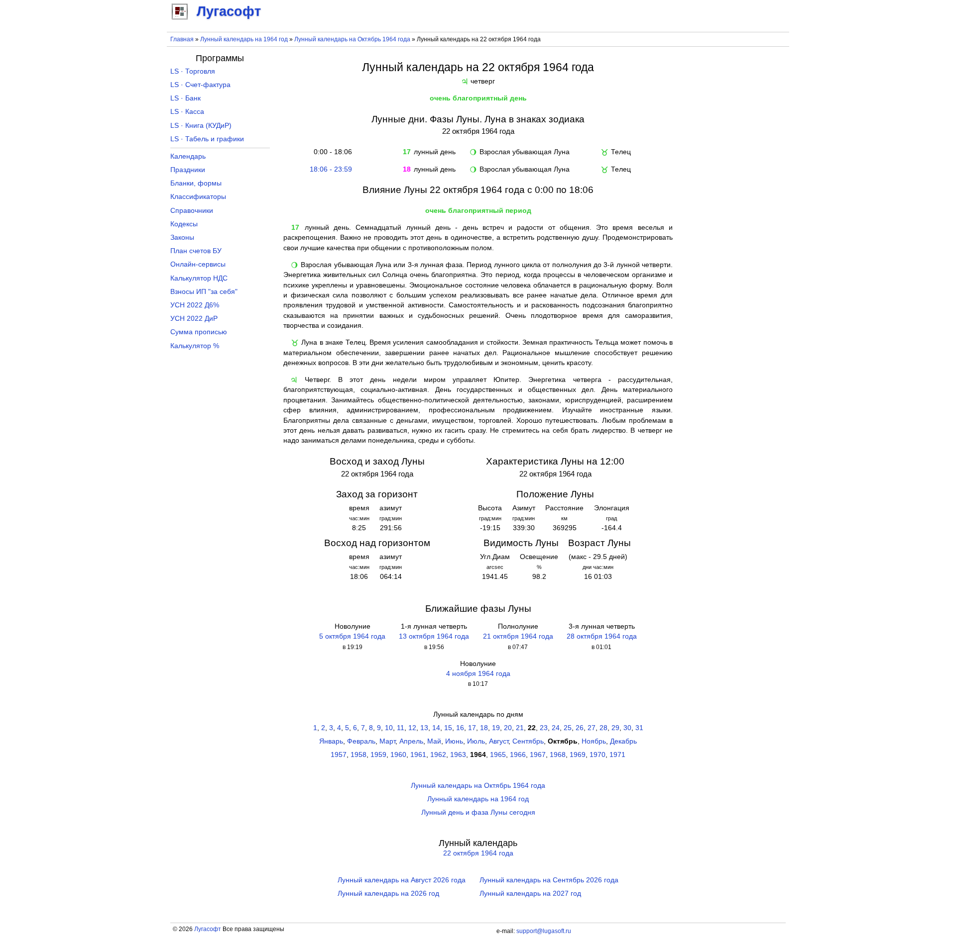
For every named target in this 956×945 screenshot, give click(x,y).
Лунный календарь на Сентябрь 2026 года (548, 880)
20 (508, 728)
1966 (518, 754)
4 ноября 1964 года (478, 673)
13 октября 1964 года (434, 636)
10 (389, 728)
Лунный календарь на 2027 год (530, 893)
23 (544, 728)
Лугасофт (207, 929)
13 (424, 728)
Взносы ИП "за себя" (204, 291)
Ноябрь (594, 741)
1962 (438, 754)
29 (615, 728)
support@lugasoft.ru (543, 931)
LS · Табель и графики (207, 139)
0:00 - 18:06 (331, 152)
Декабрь (623, 741)
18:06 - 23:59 (331, 169)
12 (412, 728)
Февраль (361, 741)
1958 (358, 754)
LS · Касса (187, 111)
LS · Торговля (192, 71)
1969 (578, 754)
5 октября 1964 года (352, 636)
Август (498, 741)
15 (448, 728)
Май (434, 741)
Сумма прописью (198, 332)
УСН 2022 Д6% (194, 305)
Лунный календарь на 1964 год (244, 39)
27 (592, 728)
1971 (617, 754)
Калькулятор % (194, 346)
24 (556, 728)
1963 (458, 754)
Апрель (411, 741)
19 (496, 728)
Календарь (188, 156)
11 (400, 728)
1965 (498, 754)
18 (484, 728)
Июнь (454, 741)
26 (580, 728)
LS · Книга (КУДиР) (201, 125)
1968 (558, 754)
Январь (331, 741)
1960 (398, 754)
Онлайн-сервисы (198, 264)
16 (460, 728)
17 (472, 728)
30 (627, 728)
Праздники (187, 170)
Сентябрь (528, 741)
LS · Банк (185, 98)
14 (436, 728)
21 (520, 728)
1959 (378, 754)
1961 (418, 754)
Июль (476, 741)
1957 (339, 754)
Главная (182, 39)
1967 (538, 754)
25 (568, 728)
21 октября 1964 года (518, 636)
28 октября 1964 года (602, 636)
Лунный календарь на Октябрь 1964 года (352, 39)
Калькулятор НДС (199, 278)
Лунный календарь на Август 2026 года (402, 880)
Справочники (191, 210)
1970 (597, 754)
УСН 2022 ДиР (194, 318)
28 (603, 728)
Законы (182, 237)
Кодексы (184, 224)
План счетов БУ (196, 251)
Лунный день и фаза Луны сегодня (478, 812)
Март (387, 741)
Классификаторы (198, 196)
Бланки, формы (196, 183)
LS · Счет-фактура (200, 85)
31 (639, 728)
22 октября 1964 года (478, 853)
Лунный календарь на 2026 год (388, 893)
